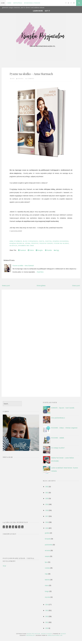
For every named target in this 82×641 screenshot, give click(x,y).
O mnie (9, 3)
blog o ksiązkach (30, 241)
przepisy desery (46, 243)
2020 (46, 498)
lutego (47, 591)
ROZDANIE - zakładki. (57, 438)
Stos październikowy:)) (58, 418)
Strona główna (41, 285)
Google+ (40, 250)
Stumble (49, 250)
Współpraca (17, 3)
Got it (47, 11)
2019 (46, 504)
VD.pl (4, 566)
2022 (46, 486)
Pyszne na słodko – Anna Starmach (31, 74)
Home (3, 3)
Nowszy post (6, 285)
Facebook (23, 250)
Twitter (31, 250)
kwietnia (47, 580)
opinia (27, 243)
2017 (46, 516)
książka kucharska (61, 241)
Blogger (63, 633)
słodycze (13, 245)
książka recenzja (17, 243)
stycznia (47, 597)
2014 (46, 604)
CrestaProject (30, 635)
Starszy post (76, 285)
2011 (46, 622)
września (47, 550)
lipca (46, 562)
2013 (46, 610)
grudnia (47, 533)
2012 (46, 616)
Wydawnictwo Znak (26, 245)
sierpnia (47, 556)
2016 (46, 522)
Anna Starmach (16, 241)
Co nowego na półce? (58, 448)
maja (46, 574)
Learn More (38, 11)
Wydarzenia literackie (32, 3)
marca (46, 585)
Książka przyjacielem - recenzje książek (39, 633)
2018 (46, 510)
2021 (46, 492)
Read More (40, 272)
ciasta (41, 241)
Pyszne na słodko (61, 243)
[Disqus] (41, 317)
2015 (46, 528)
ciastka (48, 241)
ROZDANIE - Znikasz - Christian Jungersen (64, 428)
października (48, 545)
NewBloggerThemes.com (55, 635)
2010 (46, 628)
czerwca (47, 568)
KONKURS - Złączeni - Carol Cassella (62, 408)
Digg (57, 250)
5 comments (30, 78)
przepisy (34, 243)
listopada (47, 539)
